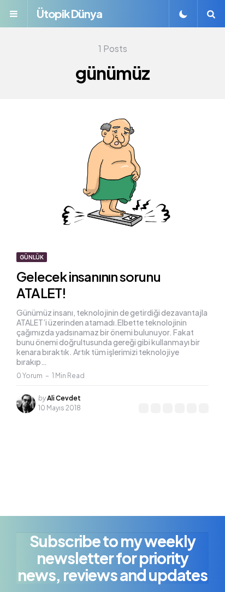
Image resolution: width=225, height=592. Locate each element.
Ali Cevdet (64, 398)
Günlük (32, 257)
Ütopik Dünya (69, 13)
